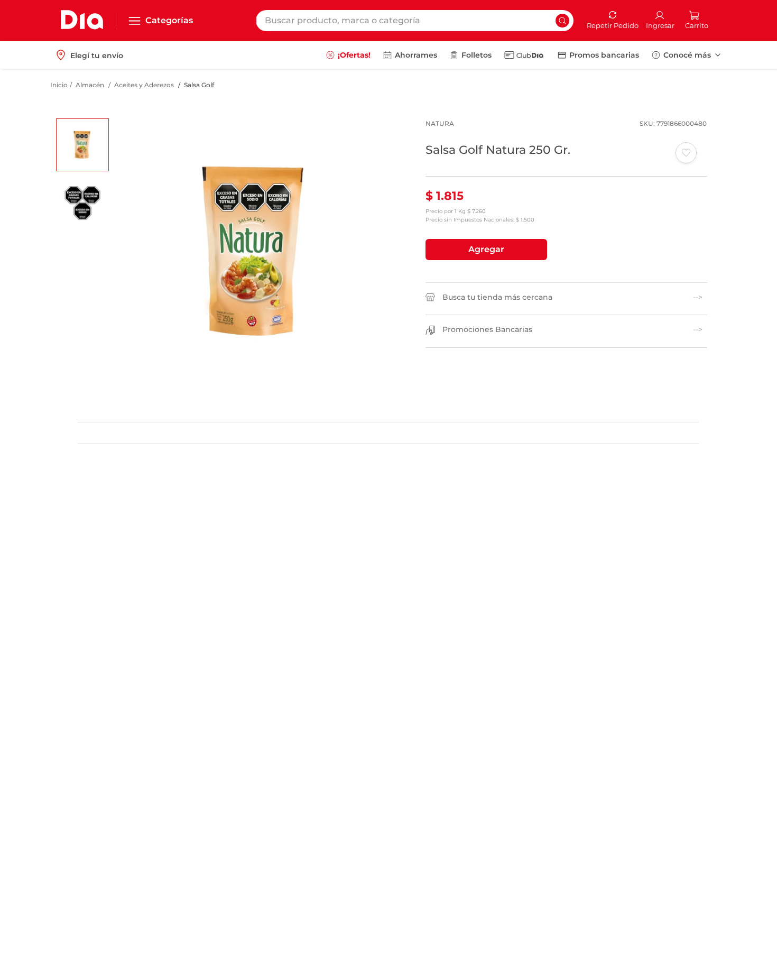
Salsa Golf (199, 85)
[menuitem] (348, 55)
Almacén (90, 85)
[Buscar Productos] (562, 20)
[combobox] (415, 20)
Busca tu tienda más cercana (497, 297)
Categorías (169, 20)
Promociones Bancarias (487, 330)
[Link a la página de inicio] (59, 85)
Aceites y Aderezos (144, 85)
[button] (486, 249)
